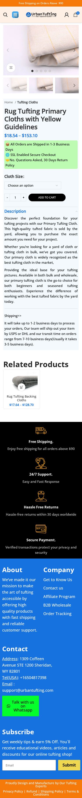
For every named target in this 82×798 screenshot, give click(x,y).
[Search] (5, 14)
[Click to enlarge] (11, 67)
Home (9, 102)
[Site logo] (41, 14)
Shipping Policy (52, 791)
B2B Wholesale (57, 605)
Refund (31, 791)
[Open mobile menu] (15, 14)
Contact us (53, 588)
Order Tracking (57, 613)
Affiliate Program (59, 596)
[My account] (66, 14)
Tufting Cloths (27, 102)
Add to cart (47, 197)
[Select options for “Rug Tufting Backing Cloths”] (21, 387)
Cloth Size (13, 176)
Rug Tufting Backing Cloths (21, 398)
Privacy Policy (13, 791)
